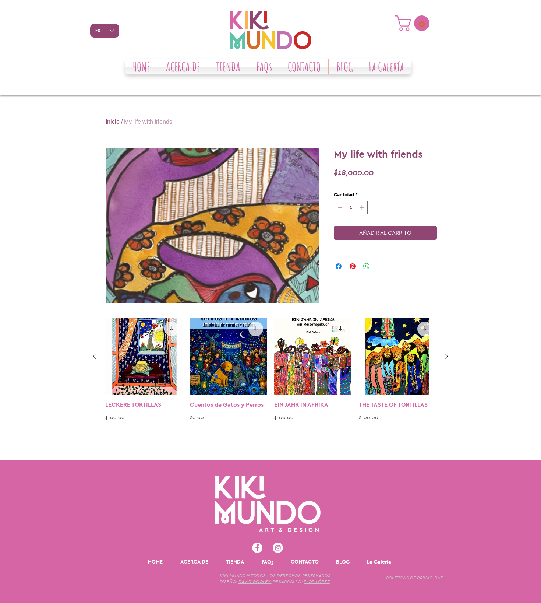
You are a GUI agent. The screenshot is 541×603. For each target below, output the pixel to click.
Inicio (113, 122)
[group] (270, 386)
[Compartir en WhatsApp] (366, 266)
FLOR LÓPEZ (317, 581)
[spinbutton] (351, 207)
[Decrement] (339, 207)
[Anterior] (94, 356)
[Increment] (362, 207)
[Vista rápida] (144, 356)
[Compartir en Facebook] (338, 266)
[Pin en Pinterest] (352, 266)
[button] (414, 23)
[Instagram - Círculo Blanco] (278, 548)
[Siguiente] (446, 356)
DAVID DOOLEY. (255, 581)
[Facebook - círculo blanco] (257, 548)
